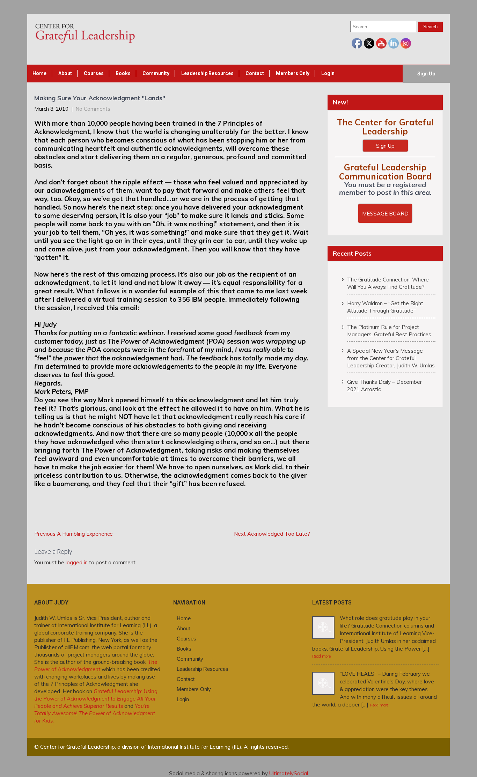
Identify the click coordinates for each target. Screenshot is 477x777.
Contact (254, 73)
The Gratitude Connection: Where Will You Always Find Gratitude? (388, 283)
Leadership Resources (207, 73)
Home (39, 73)
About (65, 73)
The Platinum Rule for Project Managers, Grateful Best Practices (389, 331)
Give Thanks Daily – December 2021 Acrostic (384, 386)
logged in (77, 562)
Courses (94, 73)
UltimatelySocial (288, 773)
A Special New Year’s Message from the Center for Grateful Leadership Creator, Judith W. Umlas (391, 358)
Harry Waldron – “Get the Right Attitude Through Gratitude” (385, 307)
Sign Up (426, 73)
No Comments (92, 108)
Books (123, 73)
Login (328, 73)
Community (155, 73)
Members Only (292, 73)
